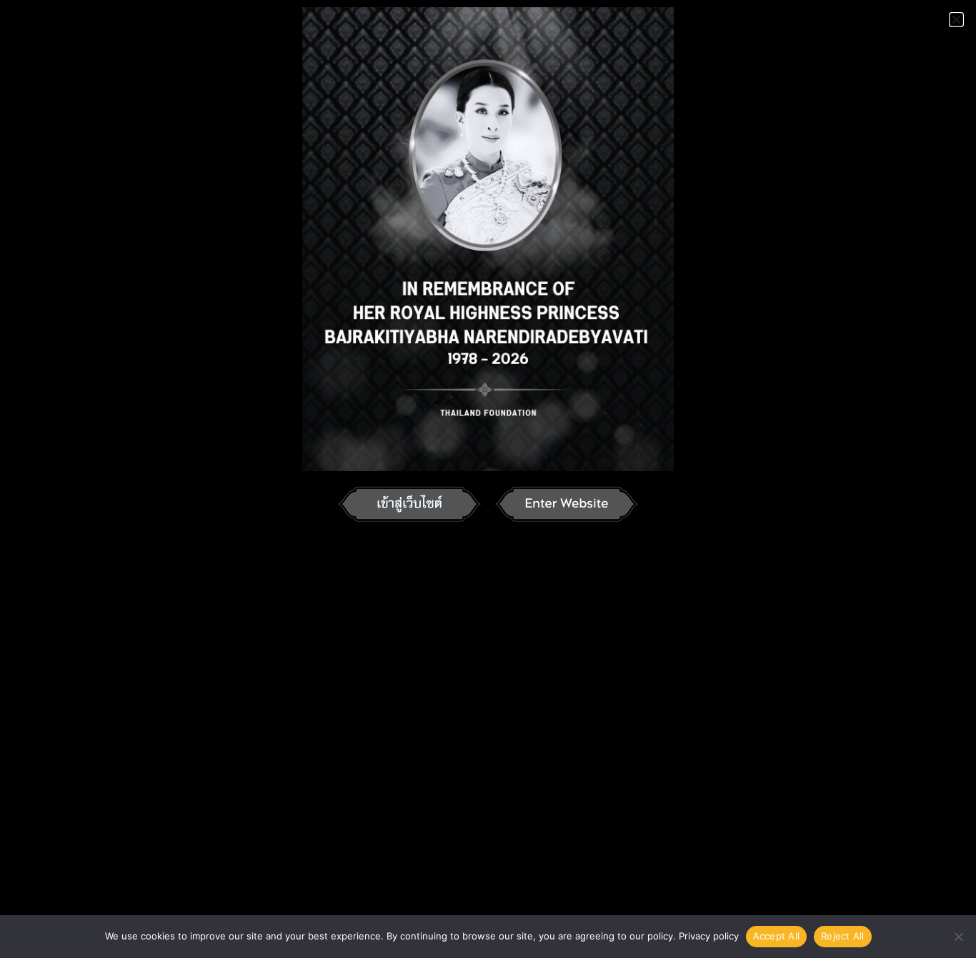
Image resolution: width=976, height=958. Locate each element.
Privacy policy (709, 936)
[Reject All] (958, 936)
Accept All (776, 936)
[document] (488, 479)
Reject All (843, 936)
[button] (956, 19)
